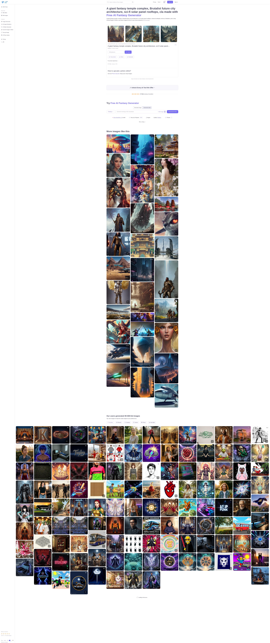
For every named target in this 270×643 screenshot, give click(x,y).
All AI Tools (5, 6)
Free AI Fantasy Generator (124, 15)
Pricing (154, 2)
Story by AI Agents (135, 117)
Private (168, 117)
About (5, 640)
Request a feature (4, 642)
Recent (119, 422)
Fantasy (109, 48)
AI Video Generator (7, 27)
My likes (111, 422)
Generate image (137, 107)
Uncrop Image (6, 32)
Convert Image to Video (8, 29)
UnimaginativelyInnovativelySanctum (127, 43)
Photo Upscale (115, 73)
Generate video (147, 107)
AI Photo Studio (6, 35)
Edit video (5, 12)
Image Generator (6, 21)
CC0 (116, 64)
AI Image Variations (7, 24)
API (3, 42)
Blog (2, 640)
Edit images (5, 15)
